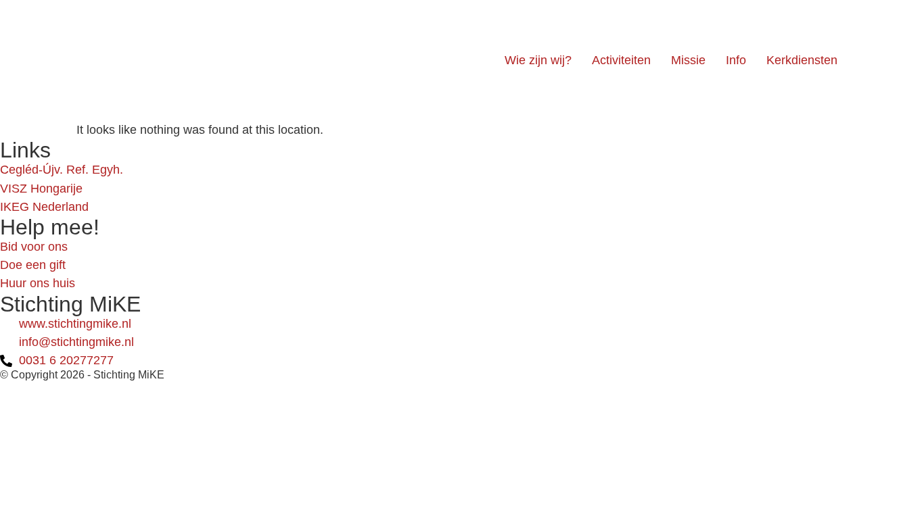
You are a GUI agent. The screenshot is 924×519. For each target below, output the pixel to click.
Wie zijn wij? (538, 60)
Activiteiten (621, 60)
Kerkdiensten (801, 60)
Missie (688, 60)
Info (736, 60)
